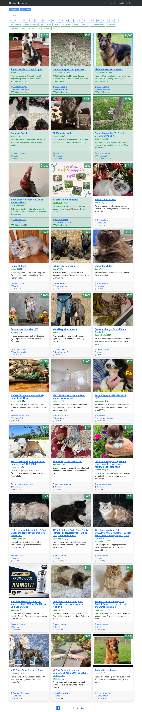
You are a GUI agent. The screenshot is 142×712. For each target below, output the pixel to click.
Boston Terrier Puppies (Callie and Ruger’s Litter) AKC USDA (28, 462)
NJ (67, 21)
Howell (99, 220)
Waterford (100, 153)
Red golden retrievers (105, 670)
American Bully (102, 156)
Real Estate (66, 25)
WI (75, 21)
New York (22, 220)
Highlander (58, 487)
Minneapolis (59, 484)
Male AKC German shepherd (109, 69)
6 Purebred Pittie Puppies (65, 199)
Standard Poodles (20, 133)
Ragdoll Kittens (18, 266)
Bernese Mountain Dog (105, 418)
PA (36, 21)
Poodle (15, 156)
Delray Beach (59, 415)
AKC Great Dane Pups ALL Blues (27, 670)
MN (80, 21)
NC (24, 21)
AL (103, 21)
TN (84, 21)
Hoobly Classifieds (18, 3)
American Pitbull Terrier (63, 222)
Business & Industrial (30, 25)
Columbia (16, 349)
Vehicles (56, 25)
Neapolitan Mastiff (19, 352)
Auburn (15, 555)
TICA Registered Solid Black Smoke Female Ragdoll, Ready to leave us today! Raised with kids (71, 533)
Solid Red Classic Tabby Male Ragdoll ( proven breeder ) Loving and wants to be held (111, 604)
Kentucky (23, 153)
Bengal (99, 352)
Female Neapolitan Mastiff (24, 329)
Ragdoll (15, 286)
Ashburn (16, 624)
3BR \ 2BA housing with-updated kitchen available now (69, 396)
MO (94, 21)
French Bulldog (60, 156)
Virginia (24, 87)
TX (58, 21)
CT (112, 21)
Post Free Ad (109, 3)
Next (82, 708)
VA (44, 21)
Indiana (21, 555)
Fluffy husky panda (62, 133)
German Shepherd (61, 89)
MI (11, 21)
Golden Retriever (102, 696)
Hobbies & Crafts (34, 29)
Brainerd (100, 484)
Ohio (61, 153)
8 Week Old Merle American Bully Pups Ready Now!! (27, 396)
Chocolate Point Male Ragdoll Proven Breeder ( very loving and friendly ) (69, 604)
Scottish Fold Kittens (105, 199)
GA (62, 21)
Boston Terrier (18, 487)
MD (89, 21)
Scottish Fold (101, 223)
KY (53, 21)
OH (15, 21)
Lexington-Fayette (19, 484)
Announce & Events (97, 25)
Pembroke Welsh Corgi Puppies (26, 69)
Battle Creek (59, 693)
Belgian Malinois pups (64, 266)
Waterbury (16, 693)
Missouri (23, 349)
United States (25, 10)
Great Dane (17, 696)
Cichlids (57, 696)
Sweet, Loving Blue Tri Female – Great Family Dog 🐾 (111, 134)
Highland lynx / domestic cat (67, 461)
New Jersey (25, 415)
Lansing (57, 87)
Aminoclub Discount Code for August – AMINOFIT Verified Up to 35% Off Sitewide (28, 604)
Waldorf (57, 220)
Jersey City (17, 415)
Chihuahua (100, 487)
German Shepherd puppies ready (69, 69)
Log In (121, 3)
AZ (116, 21)
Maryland (64, 220)
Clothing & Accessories (80, 25)
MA (98, 21)
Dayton (99, 415)
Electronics (47, 29)
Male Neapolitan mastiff (65, 329)
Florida (107, 349)
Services (16, 627)
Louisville (16, 153)
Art (54, 29)
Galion (57, 153)
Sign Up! (128, 3)
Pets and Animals (61, 286)
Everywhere (14, 10)
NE (107, 21)
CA (49, 21)
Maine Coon (101, 286)
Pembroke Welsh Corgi (21, 89)
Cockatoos (17, 222)
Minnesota (67, 484)
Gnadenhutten (102, 693)
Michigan (64, 87)
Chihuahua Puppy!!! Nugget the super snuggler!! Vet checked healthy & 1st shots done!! (110, 464)
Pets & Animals (15, 25)
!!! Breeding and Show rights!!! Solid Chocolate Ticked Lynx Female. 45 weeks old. (29, 533)
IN (28, 21)
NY (32, 21)
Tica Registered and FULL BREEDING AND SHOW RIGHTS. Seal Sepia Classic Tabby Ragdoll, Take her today (113, 534)
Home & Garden (45, 25)
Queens (16, 220)
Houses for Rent (60, 418)
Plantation (100, 349)
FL (19, 21)
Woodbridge (17, 87)
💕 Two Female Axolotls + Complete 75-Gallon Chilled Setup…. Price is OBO (71, 673)
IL (40, 21)
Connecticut (25, 693)
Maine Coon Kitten (104, 266)
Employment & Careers (18, 29)
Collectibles (111, 25)
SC (71, 21)
